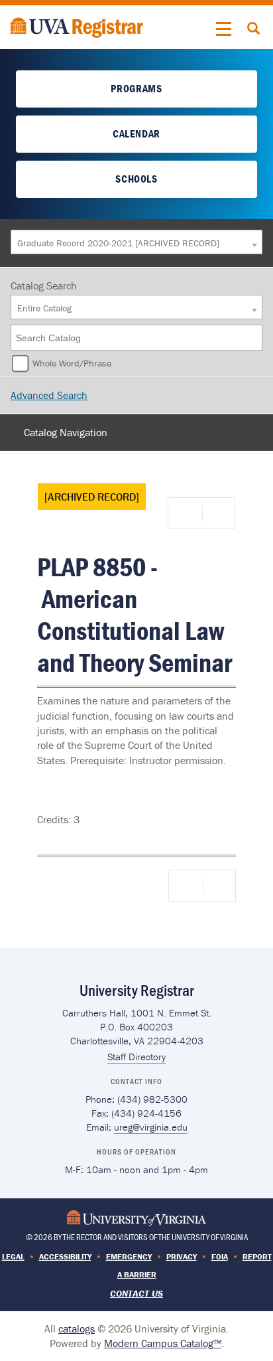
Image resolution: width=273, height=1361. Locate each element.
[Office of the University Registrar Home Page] (77, 26)
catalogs (76, 1328)
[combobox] (136, 242)
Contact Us (136, 1293)
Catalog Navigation (65, 432)
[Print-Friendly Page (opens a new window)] (187, 513)
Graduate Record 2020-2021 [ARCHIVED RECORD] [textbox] (118, 243)
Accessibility (65, 1256)
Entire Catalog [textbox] (44, 308)
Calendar (136, 133)
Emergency (129, 1256)
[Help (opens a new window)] (217, 513)
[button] (224, 29)
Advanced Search (49, 395)
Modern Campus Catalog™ (162, 1343)
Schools (136, 178)
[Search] (253, 338)
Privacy (181, 1256)
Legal (13, 1256)
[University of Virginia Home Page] (136, 1217)
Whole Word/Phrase (71, 363)
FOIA (219, 1256)
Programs (136, 88)
